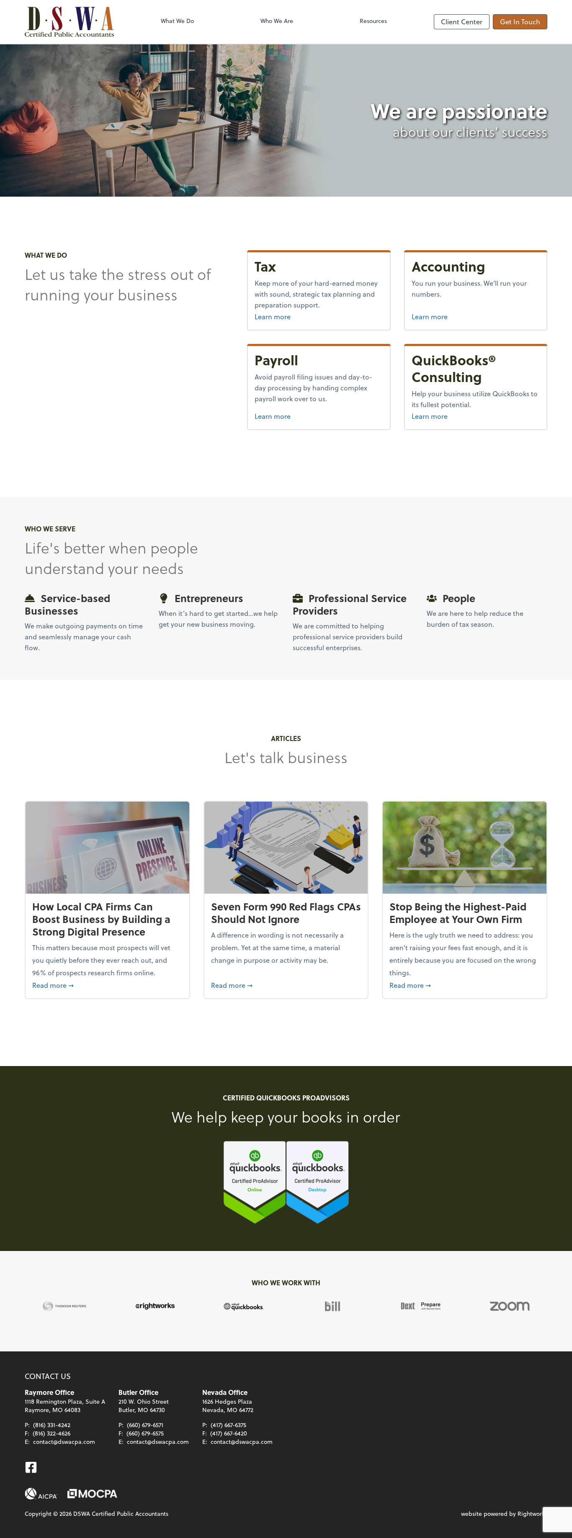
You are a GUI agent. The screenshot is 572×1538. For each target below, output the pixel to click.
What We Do (177, 20)
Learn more (319, 316)
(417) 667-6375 (228, 1424)
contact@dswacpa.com (64, 1441)
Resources (373, 20)
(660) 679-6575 (145, 1433)
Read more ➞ (107, 985)
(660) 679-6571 (145, 1424)
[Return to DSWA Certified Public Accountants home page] (69, 22)
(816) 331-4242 (51, 1424)
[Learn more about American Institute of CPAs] (41, 1494)
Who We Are (276, 20)
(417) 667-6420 (228, 1433)
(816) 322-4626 (51, 1433)
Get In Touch (520, 21)
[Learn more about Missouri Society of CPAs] (92, 1494)
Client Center (461, 21)
